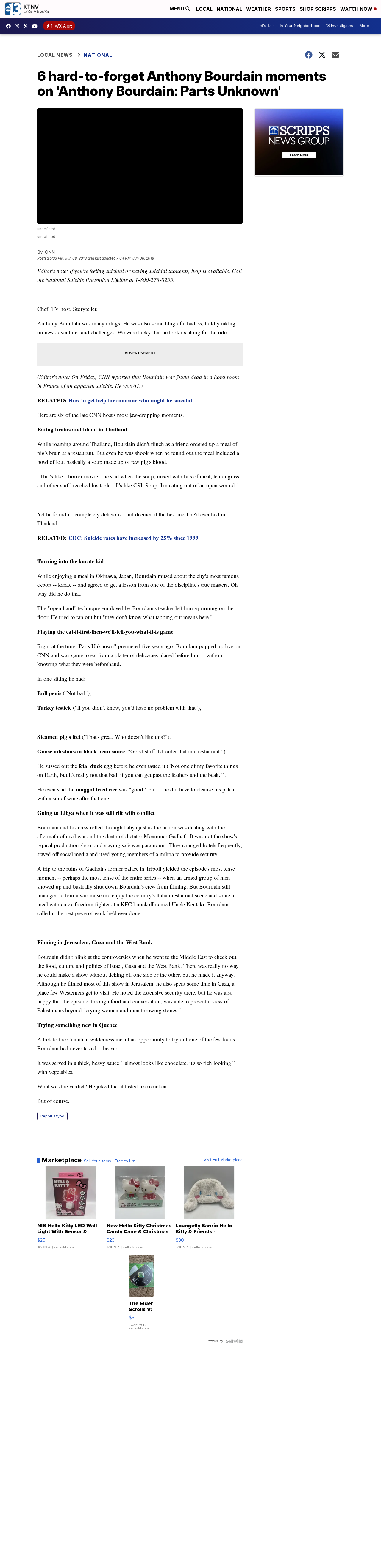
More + (366, 26)
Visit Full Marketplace (223, 1160)
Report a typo (52, 1116)
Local (204, 9)
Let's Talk (265, 26)
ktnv (18, 26)
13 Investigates (339, 26)
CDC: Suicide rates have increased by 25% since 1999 (133, 538)
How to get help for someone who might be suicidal (130, 400)
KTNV (27, 26)
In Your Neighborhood (300, 26)
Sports (285, 9)
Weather (258, 9)
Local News (55, 55)
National (229, 9)
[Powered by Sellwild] (234, 1341)
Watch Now (357, 9)
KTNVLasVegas (10, 26)
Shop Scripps (318, 9)
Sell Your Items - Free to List (109, 1161)
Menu (177, 8)
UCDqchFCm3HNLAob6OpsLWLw (36, 26)
